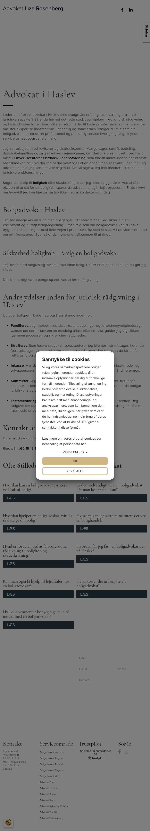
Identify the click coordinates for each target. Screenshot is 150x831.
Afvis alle (75, 471)
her (83, 444)
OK (75, 461)
